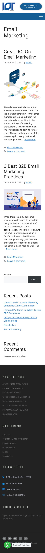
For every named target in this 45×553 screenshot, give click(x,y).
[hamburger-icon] (41, 16)
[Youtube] (15, 538)
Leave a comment (16, 151)
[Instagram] (26, 538)
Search (7, 274)
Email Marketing (15, 147)
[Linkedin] (20, 538)
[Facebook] (4, 538)
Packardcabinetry (12, 329)
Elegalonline (10, 325)
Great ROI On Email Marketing (20, 54)
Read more (30, 139)
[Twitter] (10, 538)
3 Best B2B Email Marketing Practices (21, 171)
